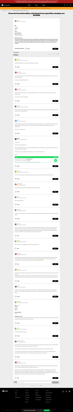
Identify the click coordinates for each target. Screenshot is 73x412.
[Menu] (71, 5)
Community (7, 5)
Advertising (27, 397)
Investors (26, 399)
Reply (55, 48)
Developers (27, 395)
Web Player (37, 395)
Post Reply (55, 382)
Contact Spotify (38, 399)
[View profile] (16, 20)
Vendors (26, 401)
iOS (11, 10)
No (40, 410)
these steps (43, 2)
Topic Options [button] (16, 52)
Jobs (16, 395)
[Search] (64, 5)
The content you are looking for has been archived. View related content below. (37, 8)
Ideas (43, 5)
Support (36, 392)
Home (7, 10)
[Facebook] (69, 391)
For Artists (27, 392)
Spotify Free (48, 401)
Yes (45, 410)
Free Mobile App (38, 397)
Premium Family (48, 397)
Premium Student (49, 399)
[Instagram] (63, 391)
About (16, 392)
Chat (36, 5)
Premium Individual (49, 392)
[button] (58, 21)
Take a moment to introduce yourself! (32, 162)
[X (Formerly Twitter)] (66, 391)
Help (29, 5)
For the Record (17, 397)
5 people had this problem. (19, 48)
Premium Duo (48, 395)
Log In (68, 5)
